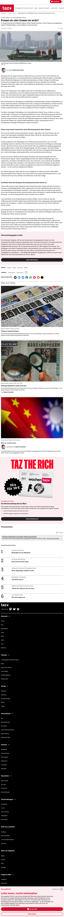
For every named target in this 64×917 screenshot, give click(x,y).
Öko (2, 625)
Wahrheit (3, 648)
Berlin (2, 640)
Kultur (2, 632)
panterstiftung (5, 733)
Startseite (3, 13)
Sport (2, 636)
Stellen (3, 702)
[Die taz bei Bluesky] (14, 610)
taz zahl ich (4, 726)
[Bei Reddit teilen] (38, 277)
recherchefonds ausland (7, 730)
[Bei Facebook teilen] (26, 277)
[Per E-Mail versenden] (15, 277)
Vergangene (4, 815)
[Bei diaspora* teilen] (34, 277)
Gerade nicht (55, 889)
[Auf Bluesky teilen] (23, 277)
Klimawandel (4, 679)
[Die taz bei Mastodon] (10, 610)
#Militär (26, 267)
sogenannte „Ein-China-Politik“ (52, 201)
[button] (62, 1)
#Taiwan (9, 267)
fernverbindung (5, 753)
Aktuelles (3, 691)
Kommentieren (11, 272)
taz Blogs (3, 832)
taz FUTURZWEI (5, 836)
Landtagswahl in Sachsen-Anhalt (10, 660)
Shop (2, 863)
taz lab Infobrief (5, 792)
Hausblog (3, 695)
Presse (3, 706)
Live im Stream (5, 812)
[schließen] (61, 889)
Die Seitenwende (5, 698)
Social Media (4, 671)
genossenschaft (5, 722)
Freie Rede (4, 765)
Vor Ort (3, 808)
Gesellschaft (4, 628)
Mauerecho (4, 761)
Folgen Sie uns (4, 609)
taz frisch (3, 784)
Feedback (3, 879)
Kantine (3, 859)
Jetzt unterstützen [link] (32, 260)
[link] (24, 8)
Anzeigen (3, 867)
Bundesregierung (5, 675)
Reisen (3, 856)
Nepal (2, 663)
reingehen (3, 768)
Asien (14, 13)
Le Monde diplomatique (7, 839)
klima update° (4, 757)
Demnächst (4, 804)
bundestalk (4, 749)
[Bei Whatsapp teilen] (30, 277)
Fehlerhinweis (20, 272)
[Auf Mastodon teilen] (19, 277)
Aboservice (4, 883)
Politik (9, 13)
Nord (2, 644)
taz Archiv (3, 843)
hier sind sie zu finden (53, 538)
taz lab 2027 (4, 819)
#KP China (20, 267)
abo (2, 718)
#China (14, 267)
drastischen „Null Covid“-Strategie (40, 218)
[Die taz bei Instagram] (18, 610)
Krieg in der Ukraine (6, 667)
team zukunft (4, 780)
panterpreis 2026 (5, 737)
